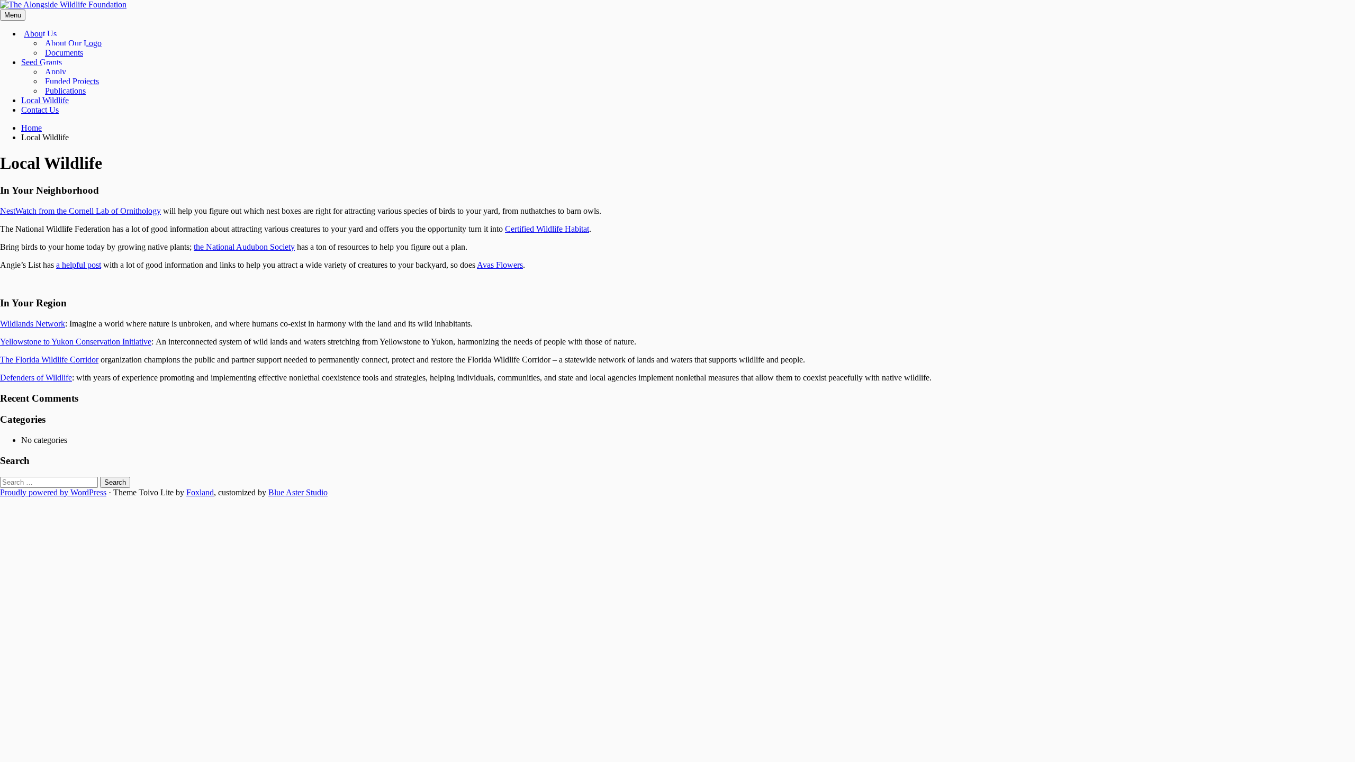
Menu (12, 15)
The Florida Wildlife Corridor (49, 359)
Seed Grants (41, 62)
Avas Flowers (500, 264)
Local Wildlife (45, 100)
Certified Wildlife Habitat (547, 228)
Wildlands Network (32, 323)
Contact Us (40, 109)
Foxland (200, 492)
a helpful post (78, 264)
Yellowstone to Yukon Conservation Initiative (75, 341)
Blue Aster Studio (298, 492)
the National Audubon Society (244, 246)
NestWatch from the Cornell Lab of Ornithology (80, 210)
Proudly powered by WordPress (53, 492)
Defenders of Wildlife (36, 377)
